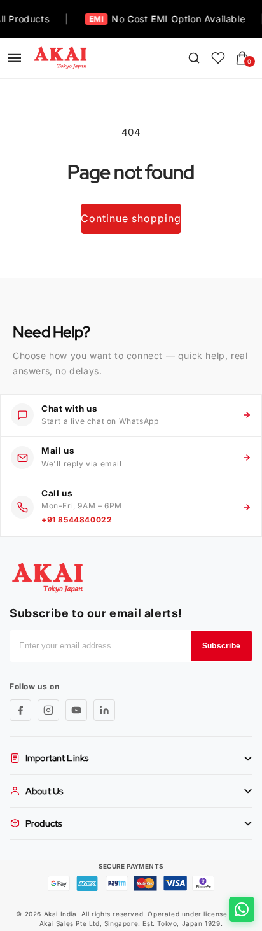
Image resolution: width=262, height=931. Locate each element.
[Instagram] (48, 710)
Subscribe (221, 645)
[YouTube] (76, 710)
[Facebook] (20, 710)
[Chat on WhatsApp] (241, 909)
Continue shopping (131, 218)
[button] (15, 58)
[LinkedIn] (104, 710)
